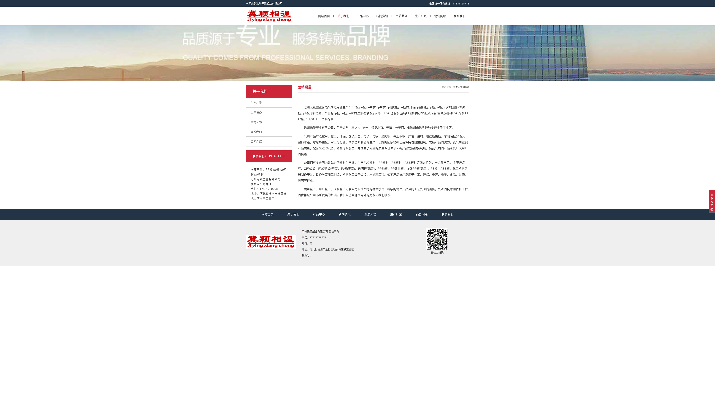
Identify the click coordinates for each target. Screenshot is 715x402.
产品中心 (363, 16)
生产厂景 (421, 16)
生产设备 (256, 112)
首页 (455, 87)
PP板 (269, 169)
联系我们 (459, 16)
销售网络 (440, 16)
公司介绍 (256, 141)
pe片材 (371, 107)
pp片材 (259, 174)
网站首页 (324, 16)
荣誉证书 (256, 122)
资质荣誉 (401, 16)
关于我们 (343, 16)
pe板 (276, 169)
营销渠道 (464, 87)
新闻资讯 (382, 16)
